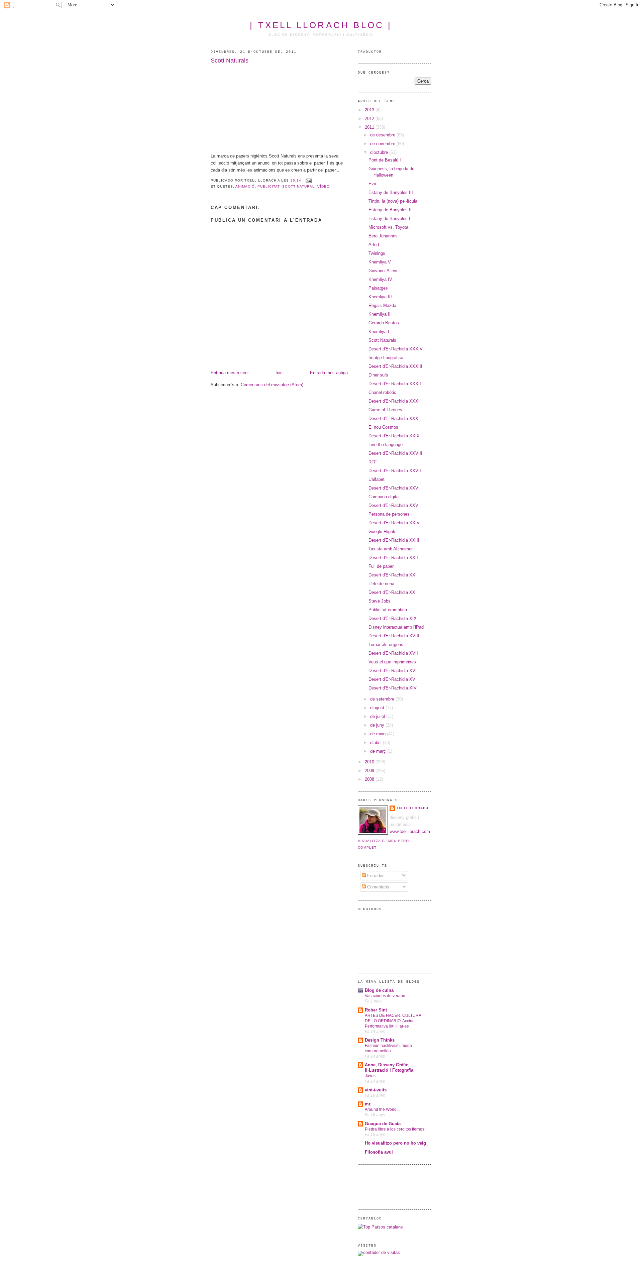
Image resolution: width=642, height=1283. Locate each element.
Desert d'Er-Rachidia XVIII (393, 635)
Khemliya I (378, 331)
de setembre (383, 699)
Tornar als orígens (385, 644)
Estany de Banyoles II (390, 209)
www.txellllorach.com (410, 831)
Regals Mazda (382, 305)
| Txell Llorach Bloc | (321, 25)
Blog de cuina (379, 990)
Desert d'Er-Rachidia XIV (392, 687)
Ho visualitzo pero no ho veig (395, 1143)
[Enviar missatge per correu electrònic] (308, 180)
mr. (368, 1103)
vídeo (323, 186)
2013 (370, 109)
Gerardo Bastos (383, 322)
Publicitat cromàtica (387, 609)
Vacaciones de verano (385, 995)
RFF (372, 461)
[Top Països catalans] (380, 1226)
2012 (370, 118)
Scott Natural (298, 186)
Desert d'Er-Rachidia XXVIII (395, 453)
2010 (370, 761)
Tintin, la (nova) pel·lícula (392, 201)
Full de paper (381, 566)
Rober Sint (376, 1009)
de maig (378, 733)
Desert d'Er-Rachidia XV (391, 679)
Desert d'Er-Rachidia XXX (393, 418)
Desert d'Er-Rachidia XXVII (394, 470)
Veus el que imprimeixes (392, 661)
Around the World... (382, 1109)
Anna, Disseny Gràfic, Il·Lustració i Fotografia (389, 1067)
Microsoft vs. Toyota (388, 227)
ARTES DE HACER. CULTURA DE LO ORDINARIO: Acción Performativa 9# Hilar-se (393, 1021)
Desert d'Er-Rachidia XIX (392, 618)
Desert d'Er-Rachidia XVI (392, 670)
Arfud (373, 244)
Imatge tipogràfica (385, 357)
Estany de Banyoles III (390, 192)
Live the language (385, 444)
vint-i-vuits (376, 1089)
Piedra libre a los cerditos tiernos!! (395, 1129)
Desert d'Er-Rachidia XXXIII (395, 366)
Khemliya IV (380, 279)
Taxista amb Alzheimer (390, 548)
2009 (370, 770)
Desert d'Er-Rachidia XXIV (394, 522)
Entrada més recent (230, 372)
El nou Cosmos (383, 427)
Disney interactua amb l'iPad (396, 627)
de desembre (383, 134)
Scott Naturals (229, 60)
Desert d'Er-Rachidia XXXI (394, 401)
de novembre (383, 143)
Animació (245, 186)
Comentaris (377, 886)
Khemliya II (379, 314)
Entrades (375, 875)
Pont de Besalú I (384, 160)
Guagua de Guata (383, 1123)
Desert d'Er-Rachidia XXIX (394, 435)
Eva (372, 183)
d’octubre (379, 152)
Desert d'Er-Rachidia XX (391, 592)
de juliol (378, 716)
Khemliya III (380, 296)
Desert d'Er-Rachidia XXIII (393, 540)
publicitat (268, 186)
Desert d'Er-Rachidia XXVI (394, 488)
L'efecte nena (381, 583)
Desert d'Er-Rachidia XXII (393, 557)
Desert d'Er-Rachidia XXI (392, 574)
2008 (370, 779)
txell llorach (412, 808)
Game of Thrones (385, 409)
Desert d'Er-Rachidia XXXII (394, 383)
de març (378, 751)
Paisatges (378, 288)
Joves (370, 1075)
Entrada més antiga (329, 372)
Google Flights (382, 531)
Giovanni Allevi (382, 270)
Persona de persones (389, 514)
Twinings (376, 253)
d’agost (378, 707)
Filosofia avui (379, 1152)
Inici (280, 372)
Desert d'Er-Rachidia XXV (393, 505)
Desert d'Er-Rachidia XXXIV (395, 348)
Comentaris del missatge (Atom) (272, 384)
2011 (370, 127)
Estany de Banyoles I (389, 218)
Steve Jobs (379, 601)
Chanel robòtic (382, 392)
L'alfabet (376, 479)
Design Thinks (380, 1040)
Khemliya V (379, 261)
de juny (378, 725)
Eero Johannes (383, 235)
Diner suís (378, 375)
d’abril (376, 742)
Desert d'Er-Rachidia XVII (393, 653)
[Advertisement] (378, 1186)
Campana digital (384, 496)
